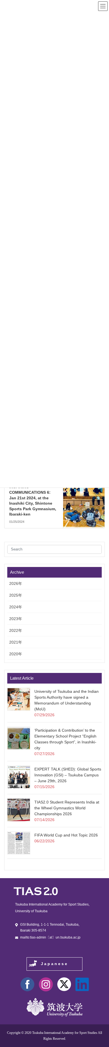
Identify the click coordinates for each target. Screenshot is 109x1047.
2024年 (15, 607)
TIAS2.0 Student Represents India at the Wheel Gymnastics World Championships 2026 (66, 808)
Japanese (54, 963)
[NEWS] (84, 494)
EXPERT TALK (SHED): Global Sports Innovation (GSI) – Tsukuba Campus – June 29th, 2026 (67, 775)
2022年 (15, 630)
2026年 (15, 583)
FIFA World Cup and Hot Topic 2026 (66, 835)
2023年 (15, 618)
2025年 (15, 595)
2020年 (15, 654)
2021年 (15, 642)
